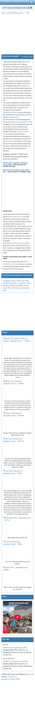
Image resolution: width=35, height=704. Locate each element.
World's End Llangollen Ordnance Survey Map (15, 164)
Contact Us (12, 676)
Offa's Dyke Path (11, 112)
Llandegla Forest (13, 117)
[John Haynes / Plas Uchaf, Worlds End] (17, 479)
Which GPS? (15, 679)
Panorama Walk (11, 141)
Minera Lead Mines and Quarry (16, 286)
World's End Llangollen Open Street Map (16, 171)
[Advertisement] (17, 36)
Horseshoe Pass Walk (18, 243)
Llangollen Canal (22, 131)
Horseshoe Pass (16, 217)
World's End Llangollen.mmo (13, 661)
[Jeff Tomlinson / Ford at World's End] (17, 550)
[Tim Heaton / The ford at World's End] (17, 447)
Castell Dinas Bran (22, 122)
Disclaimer (5, 679)
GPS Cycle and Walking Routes (14, 7)
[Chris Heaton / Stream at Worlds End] (17, 421)
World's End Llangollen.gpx (13, 647)
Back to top (29, 674)
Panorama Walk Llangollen (13, 285)
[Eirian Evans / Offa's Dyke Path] (17, 526)
